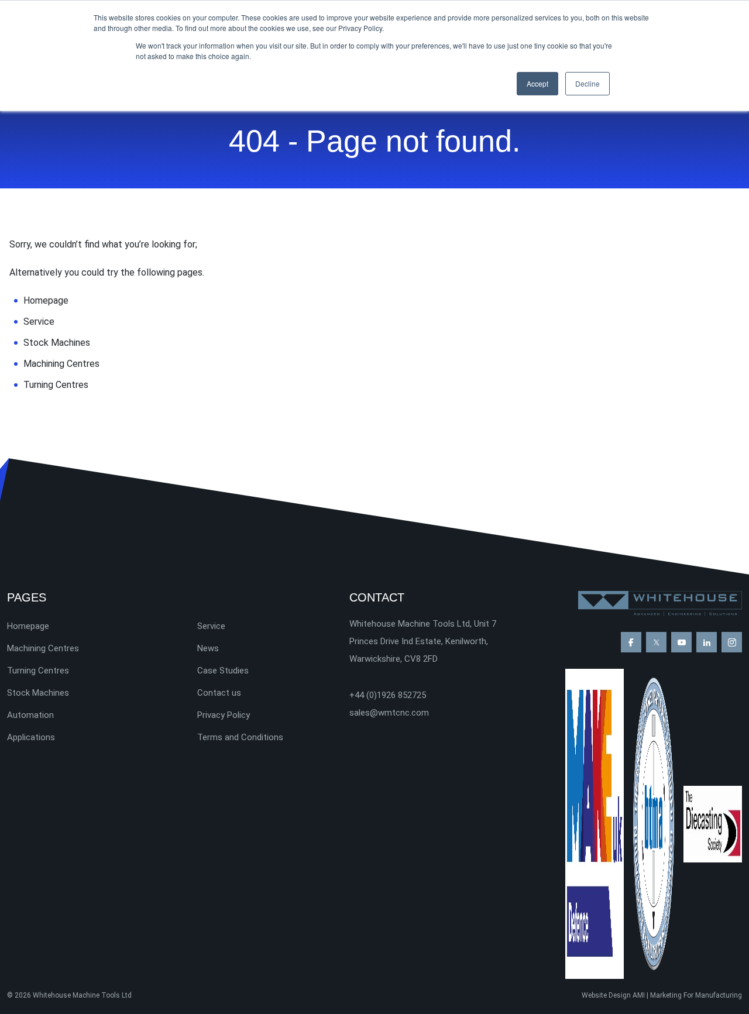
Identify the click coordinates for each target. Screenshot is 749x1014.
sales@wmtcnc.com (389, 712)
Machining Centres (61, 363)
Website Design (606, 995)
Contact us (219, 693)
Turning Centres (55, 384)
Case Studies (223, 670)
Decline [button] (587, 83)
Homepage (45, 300)
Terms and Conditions (240, 737)
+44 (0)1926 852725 (387, 695)
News (208, 648)
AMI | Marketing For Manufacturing (687, 995)
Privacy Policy (223, 715)
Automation (30, 715)
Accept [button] (537, 83)
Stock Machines (56, 342)
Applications (31, 737)
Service (38, 321)
